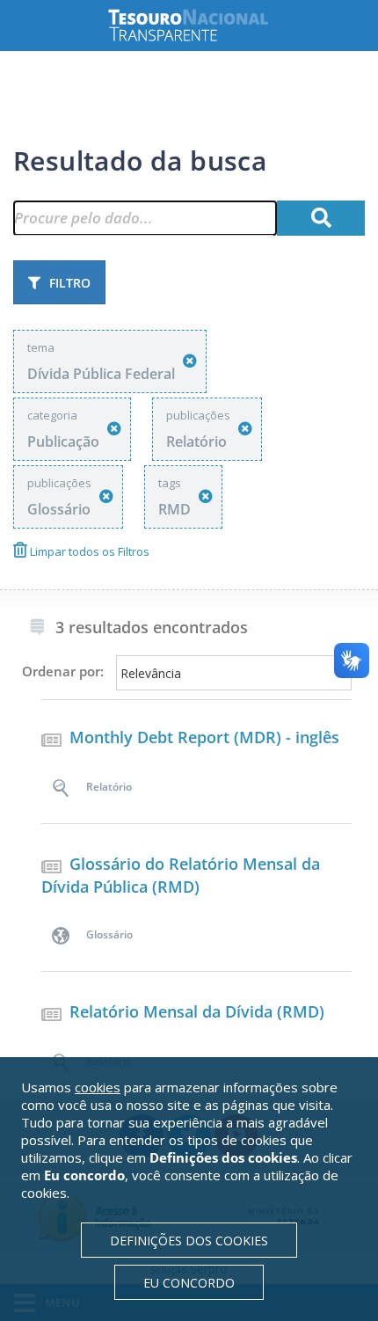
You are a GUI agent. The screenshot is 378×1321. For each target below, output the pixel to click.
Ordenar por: (63, 671)
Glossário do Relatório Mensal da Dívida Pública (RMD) (180, 875)
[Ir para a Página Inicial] (202, 25)
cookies (97, 1087)
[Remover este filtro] (190, 361)
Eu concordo (189, 1282)
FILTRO (70, 282)
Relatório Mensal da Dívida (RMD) (196, 1011)
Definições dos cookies (189, 1240)
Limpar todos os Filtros (88, 551)
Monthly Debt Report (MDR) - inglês (204, 737)
